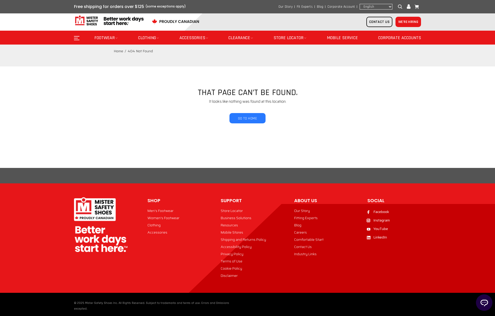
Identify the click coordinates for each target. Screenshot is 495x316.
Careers (300, 232)
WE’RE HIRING (408, 22)
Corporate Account (341, 6)
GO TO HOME (247, 118)
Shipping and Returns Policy (243, 239)
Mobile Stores (232, 232)
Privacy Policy (232, 254)
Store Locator (232, 210)
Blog (320, 6)
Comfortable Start (309, 239)
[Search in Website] (401, 7)
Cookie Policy (231, 268)
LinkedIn (380, 237)
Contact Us (303, 247)
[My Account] (408, 7)
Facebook (381, 212)
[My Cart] (415, 7)
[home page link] (109, 21)
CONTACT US (379, 22)
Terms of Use (231, 261)
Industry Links (305, 254)
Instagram (381, 220)
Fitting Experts (306, 218)
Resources (229, 225)
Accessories (157, 232)
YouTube (380, 229)
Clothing (154, 225)
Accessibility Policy (236, 247)
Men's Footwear (160, 210)
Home (118, 51)
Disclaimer (229, 275)
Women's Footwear (163, 218)
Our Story (285, 6)
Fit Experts (305, 6)
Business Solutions (236, 218)
